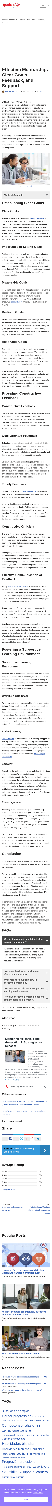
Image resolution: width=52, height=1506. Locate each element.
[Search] (48, 5)
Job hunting (24, 1453)
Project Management (13, 1467)
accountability (16, 302)
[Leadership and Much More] (11, 5)
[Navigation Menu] (43, 5)
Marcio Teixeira (11, 92)
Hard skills (37, 1449)
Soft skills (9, 1472)
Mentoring (39, 1453)
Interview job (9, 1454)
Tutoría (20, 1477)
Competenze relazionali (21, 1425)
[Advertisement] (26, 45)
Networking (5, 1457)
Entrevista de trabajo (13, 1435)
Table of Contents (13, 195)
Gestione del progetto (37, 1435)
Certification (7, 1420)
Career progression (16, 1416)
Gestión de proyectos (13, 1438)
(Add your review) (9, 1190)
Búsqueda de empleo (16, 1411)
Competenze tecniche (16, 1430)
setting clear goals (37, 218)
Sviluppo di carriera (33, 1472)
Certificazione (20, 1420)
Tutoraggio (8, 1477)
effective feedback (30, 491)
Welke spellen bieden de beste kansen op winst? (22, 1390)
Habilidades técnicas (15, 1449)
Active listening (8, 739)
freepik (29, 186)
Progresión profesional (19, 1462)
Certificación (38, 1416)
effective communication (18, 586)
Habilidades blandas (18, 1443)
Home (4, 20)
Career (41, 92)
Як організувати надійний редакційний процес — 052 (24, 1377)
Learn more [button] (38, 1493)
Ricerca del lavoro (37, 1466)
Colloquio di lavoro (39, 1420)
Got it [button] (26, 1500)
